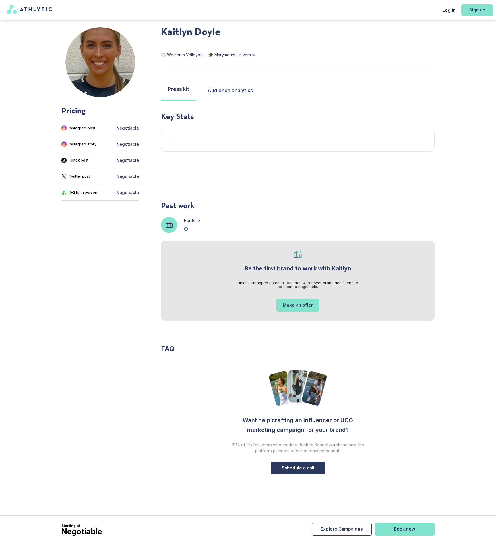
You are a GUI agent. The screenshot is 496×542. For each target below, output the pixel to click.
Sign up (477, 10)
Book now (404, 529)
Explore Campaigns (342, 529)
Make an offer (298, 305)
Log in (449, 10)
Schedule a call (298, 467)
